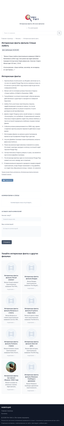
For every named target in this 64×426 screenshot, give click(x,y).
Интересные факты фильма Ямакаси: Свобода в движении (31, 378)
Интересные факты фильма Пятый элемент (11, 278)
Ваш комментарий (7, 224)
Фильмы (18, 38)
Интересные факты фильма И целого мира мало (31, 311)
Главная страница (7, 38)
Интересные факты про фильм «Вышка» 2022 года (11, 378)
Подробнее (10, 289)
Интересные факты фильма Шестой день (31, 344)
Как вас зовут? (6, 215)
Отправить (6, 242)
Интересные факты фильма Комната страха (11, 344)
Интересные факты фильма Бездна (31, 278)
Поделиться (8, 180)
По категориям (33, 28)
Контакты (4, 413)
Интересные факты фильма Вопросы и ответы (11, 311)
